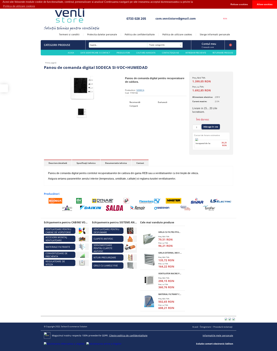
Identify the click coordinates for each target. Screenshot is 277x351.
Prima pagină (50, 62)
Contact (140, 163)
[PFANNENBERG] (149, 200)
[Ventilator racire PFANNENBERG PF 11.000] (149, 280)
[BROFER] (209, 208)
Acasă (195, 326)
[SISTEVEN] (161, 208)
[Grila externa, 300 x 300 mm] (149, 260)
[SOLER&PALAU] (126, 201)
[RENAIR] (138, 208)
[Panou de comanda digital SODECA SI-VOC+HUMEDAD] (82, 102)
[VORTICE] (79, 201)
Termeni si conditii (69, 34)
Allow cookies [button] (265, 4)
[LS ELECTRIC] (221, 201)
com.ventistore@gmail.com (175, 18)
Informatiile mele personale (218, 335)
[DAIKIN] (90, 208)
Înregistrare (205, 326)
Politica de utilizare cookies (177, 34)
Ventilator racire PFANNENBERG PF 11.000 (170, 273)
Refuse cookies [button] (239, 4)
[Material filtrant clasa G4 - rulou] (149, 301)
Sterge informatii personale (215, 34)
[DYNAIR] (102, 201)
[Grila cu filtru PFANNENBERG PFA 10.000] (149, 239)
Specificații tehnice (86, 163)
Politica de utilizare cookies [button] (19, 6)
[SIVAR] (197, 201)
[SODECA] (55, 201)
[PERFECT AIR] (185, 208)
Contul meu (209, 43)
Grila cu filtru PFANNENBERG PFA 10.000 (170, 232)
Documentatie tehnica (116, 163)
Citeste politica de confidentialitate (128, 335)
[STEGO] (67, 208)
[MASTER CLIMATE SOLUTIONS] (173, 201)
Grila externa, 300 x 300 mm (170, 252)
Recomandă (135, 102)
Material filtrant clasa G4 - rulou (170, 294)
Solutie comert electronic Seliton (214, 343)
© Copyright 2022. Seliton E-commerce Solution (65, 326)
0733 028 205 (136, 18)
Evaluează (162, 102)
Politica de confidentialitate (140, 34)
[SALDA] (114, 208)
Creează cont (208, 47)
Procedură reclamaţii (222, 326)
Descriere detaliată (58, 163)
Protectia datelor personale (102, 34)
